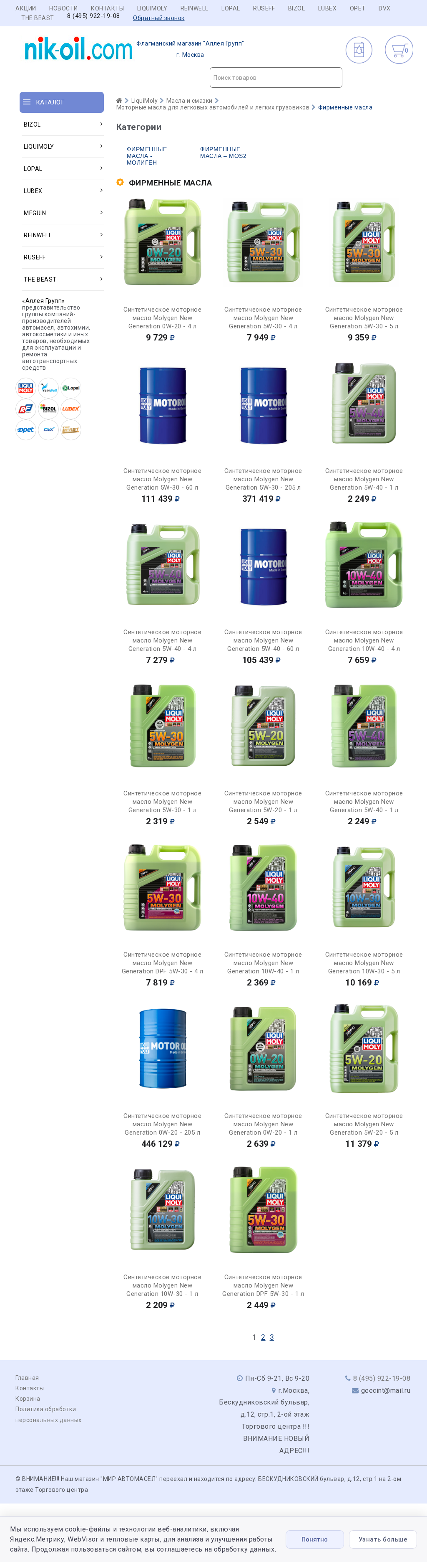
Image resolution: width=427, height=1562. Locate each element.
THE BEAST (37, 18)
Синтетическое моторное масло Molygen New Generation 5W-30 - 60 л (162, 479)
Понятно (314, 1539)
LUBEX (327, 8)
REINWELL (194, 8)
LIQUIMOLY (152, 8)
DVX (385, 8)
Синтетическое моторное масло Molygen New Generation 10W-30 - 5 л (364, 963)
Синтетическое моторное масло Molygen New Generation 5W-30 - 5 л (364, 318)
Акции (25, 8)
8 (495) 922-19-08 (93, 16)
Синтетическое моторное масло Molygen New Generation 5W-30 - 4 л (263, 318)
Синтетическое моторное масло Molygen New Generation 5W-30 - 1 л (162, 802)
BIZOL (296, 8)
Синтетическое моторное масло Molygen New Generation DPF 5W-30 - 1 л (263, 1285)
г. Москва (190, 49)
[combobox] (276, 77)
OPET (358, 8)
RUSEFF (264, 8)
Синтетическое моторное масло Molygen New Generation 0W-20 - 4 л (162, 318)
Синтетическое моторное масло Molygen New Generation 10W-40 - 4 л (364, 640)
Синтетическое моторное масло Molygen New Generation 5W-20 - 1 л (263, 802)
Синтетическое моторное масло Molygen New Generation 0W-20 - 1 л (263, 1124)
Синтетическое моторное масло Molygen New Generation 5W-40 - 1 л (364, 479)
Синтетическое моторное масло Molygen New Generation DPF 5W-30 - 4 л (162, 963)
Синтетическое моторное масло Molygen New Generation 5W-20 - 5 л (364, 1124)
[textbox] (276, 78)
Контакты (107, 8)
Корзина (27, 1398)
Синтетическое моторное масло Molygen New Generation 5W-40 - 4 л (162, 640)
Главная (27, 1377)
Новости (63, 8)
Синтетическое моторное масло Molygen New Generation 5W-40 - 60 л (263, 640)
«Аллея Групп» (43, 300)
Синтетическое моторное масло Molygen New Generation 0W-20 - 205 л (162, 1124)
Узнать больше (383, 1539)
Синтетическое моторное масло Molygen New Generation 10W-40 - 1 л (263, 963)
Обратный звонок (159, 18)
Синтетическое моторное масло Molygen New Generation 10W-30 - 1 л (162, 1285)
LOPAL (230, 8)
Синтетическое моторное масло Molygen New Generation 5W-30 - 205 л (263, 479)
